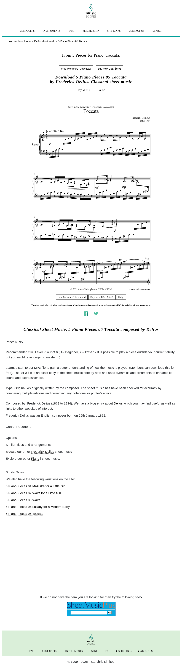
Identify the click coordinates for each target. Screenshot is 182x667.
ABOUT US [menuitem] (146, 651)
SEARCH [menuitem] (157, 31)
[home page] (91, 10)
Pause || (102, 89)
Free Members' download (72, 297)
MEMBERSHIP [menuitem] (91, 31)
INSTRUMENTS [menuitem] (51, 31)
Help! (121, 297)
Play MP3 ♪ (83, 89)
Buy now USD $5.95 (109, 68)
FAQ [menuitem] (31, 651)
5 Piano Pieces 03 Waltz (23, 500)
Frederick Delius (42, 451)
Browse (11, 451)
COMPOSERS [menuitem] (27, 31)
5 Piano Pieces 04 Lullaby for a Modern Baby (38, 507)
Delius (152, 329)
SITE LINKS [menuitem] (114, 31)
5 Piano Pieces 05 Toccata (24, 514)
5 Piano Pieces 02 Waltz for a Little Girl (33, 493)
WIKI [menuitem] (71, 31)
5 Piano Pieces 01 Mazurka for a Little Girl (35, 486)
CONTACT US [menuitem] (136, 31)
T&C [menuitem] (107, 651)
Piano (35, 458)
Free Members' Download (76, 68)
